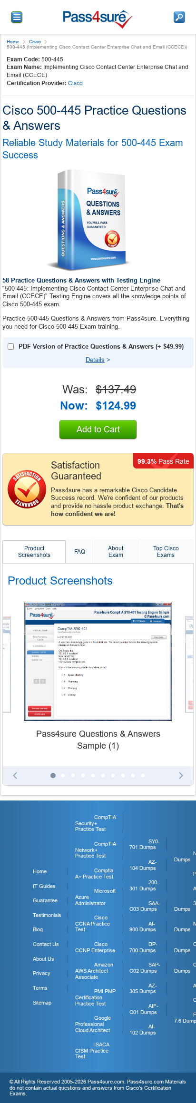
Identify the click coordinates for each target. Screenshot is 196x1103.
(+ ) (101, 346)
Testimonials (47, 915)
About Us (43, 959)
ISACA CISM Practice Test (92, 1050)
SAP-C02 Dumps (144, 968)
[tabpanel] (98, 677)
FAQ (79, 551)
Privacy (41, 973)
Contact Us (46, 944)
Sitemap (42, 1002)
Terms (40, 988)
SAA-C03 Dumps (144, 906)
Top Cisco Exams (166, 551)
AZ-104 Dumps (143, 865)
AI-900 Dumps (142, 927)
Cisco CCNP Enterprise (95, 947)
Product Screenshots (34, 551)
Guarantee (45, 900)
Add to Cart (98, 429)
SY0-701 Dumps (144, 844)
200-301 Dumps (144, 885)
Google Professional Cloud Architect (93, 1024)
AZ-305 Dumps (143, 989)
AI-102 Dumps (142, 1029)
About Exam (115, 551)
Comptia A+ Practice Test (94, 873)
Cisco (35, 41)
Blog (38, 929)
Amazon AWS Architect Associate (94, 970)
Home (13, 41)
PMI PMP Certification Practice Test (95, 997)
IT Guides (44, 886)
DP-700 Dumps (143, 947)
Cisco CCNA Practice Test (92, 923)
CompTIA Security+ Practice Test (95, 823)
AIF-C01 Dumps (143, 1009)
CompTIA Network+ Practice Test (95, 850)
